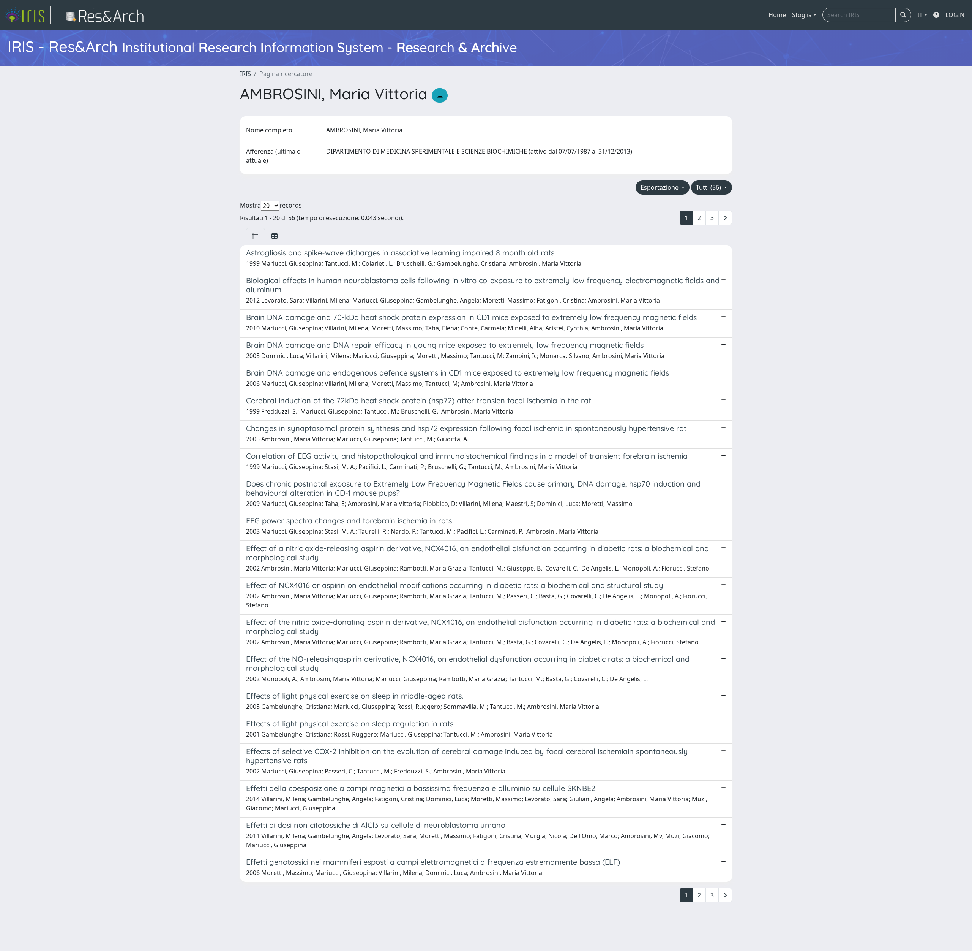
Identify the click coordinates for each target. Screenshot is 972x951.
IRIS (245, 74)
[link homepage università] (107, 15)
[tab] (255, 236)
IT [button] (920, 15)
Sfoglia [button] (802, 15)
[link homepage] (28, 15)
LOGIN (954, 15)
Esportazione (660, 187)
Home (777, 15)
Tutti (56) (709, 187)
